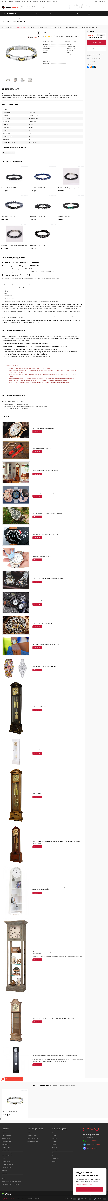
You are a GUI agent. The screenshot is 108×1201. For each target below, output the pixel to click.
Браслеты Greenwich (8, 153)
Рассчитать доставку (95, 58)
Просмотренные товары (42, 1085)
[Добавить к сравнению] (38, 36)
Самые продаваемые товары (64, 1085)
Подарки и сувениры (7, 1167)
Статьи (29, 1)
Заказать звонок (30, 8)
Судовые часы (5, 1176)
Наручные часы (6, 1132)
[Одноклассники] (91, 67)
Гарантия (49, 1)
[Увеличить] (21, 52)
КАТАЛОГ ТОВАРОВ (11, 14)
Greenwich (69, 44)
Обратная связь (9, 1198)
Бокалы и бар (5, 1150)
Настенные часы (6, 1138)
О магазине (4, 1)
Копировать (101, 35)
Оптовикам (35, 1)
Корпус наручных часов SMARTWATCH (11, 1181)
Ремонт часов (55, 1158)
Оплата (23, 1)
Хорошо (89, 1189)
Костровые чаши (6, 1161)
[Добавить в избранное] (38, 33)
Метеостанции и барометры (9, 1153)
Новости (11, 1)
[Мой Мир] (93, 67)
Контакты (42, 1)
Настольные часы (6, 1141)
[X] (95, 67)
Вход (95, 1)
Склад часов (93, 1148)
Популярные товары (32, 1135)
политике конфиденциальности (84, 1184)
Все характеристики (70, 41)
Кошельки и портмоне (7, 1164)
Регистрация (102, 1)
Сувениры (4, 1173)
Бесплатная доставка (32, 1141)
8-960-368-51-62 (96, 1140)
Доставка (17, 1)
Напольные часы (6, 1135)
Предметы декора (6, 1147)
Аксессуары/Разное (7, 1155)
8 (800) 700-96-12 (31, 6)
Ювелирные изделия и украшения (10, 1184)
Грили (3, 1158)
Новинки (29, 1132)
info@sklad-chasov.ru (95, 1135)
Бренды (54, 1161)
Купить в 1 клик (97, 49)
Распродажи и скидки (32, 1138)
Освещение (5, 1144)
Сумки (3, 1178)
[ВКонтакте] (88, 67)
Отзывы (55, 1)
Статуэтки (4, 1170)
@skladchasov (96, 1144)
